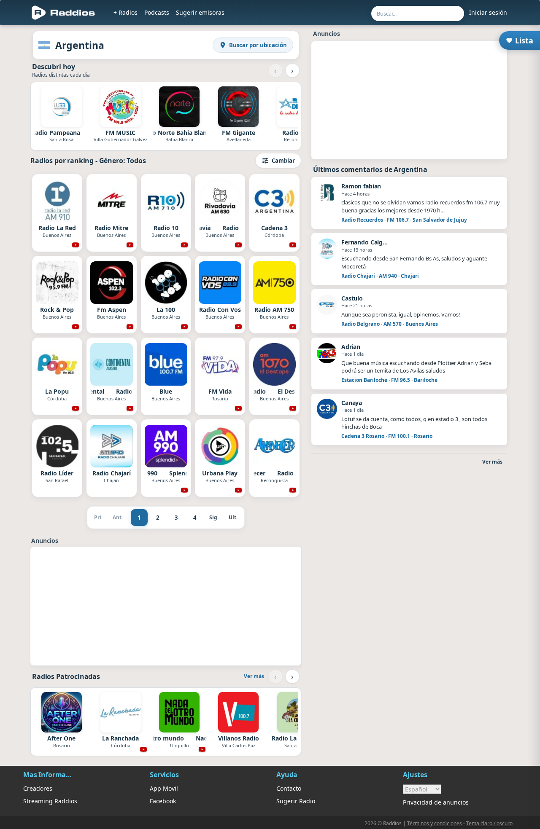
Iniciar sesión (488, 12)
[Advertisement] (166, 606)
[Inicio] (63, 12)
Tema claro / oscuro (489, 823)
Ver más (254, 676)
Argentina (79, 45)
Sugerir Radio (295, 801)
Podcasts (156, 12)
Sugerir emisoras (200, 12)
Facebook (163, 801)
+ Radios (125, 12)
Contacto (288, 788)
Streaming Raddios (50, 801)
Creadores (37, 788)
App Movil (164, 788)
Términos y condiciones (434, 823)
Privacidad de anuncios (436, 802)
